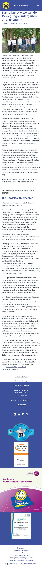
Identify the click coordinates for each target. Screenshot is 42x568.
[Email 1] (23, 414)
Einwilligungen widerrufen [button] (21, 555)
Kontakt (21, 553)
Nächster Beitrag (21, 381)
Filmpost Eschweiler (18, 179)
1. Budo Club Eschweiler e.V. (20, 5)
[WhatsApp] (27, 414)
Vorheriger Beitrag (21, 377)
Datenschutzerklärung (21, 550)
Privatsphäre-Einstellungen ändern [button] (21, 558)
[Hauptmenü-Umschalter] (38, 5)
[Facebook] (15, 414)
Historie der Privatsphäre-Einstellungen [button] (21, 560)
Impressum (21, 548)
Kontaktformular (21, 405)
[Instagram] (19, 414)
